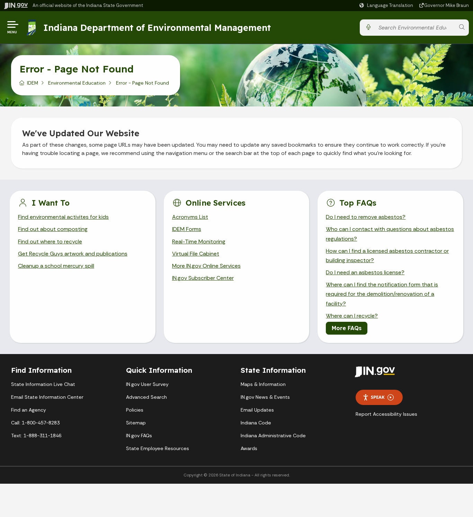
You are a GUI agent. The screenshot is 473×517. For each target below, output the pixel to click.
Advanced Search (146, 397)
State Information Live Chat (43, 384)
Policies (134, 410)
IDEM (32, 83)
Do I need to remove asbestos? (365, 217)
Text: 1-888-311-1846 (36, 435)
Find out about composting (53, 229)
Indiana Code (256, 423)
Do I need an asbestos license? (365, 272)
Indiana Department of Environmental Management (157, 27)
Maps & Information (263, 384)
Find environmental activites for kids (63, 217)
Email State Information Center (47, 397)
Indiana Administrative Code (273, 435)
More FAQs (347, 328)
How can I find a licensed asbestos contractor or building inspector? (387, 255)
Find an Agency (28, 410)
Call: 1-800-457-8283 (35, 423)
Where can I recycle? (352, 315)
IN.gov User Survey (147, 384)
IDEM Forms (186, 229)
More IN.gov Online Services (206, 265)
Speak (378, 397)
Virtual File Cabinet (195, 253)
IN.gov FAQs (139, 435)
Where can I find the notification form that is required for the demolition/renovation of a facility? (382, 294)
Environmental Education (77, 83)
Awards (249, 448)
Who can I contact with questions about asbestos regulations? (390, 233)
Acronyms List (190, 217)
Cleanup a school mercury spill (56, 265)
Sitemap (136, 423)
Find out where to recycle (50, 241)
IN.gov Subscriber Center (203, 278)
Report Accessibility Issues (386, 414)
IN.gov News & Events (265, 397)
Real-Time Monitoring (198, 241)
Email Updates (257, 410)
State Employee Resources (157, 448)
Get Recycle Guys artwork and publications (72, 253)
